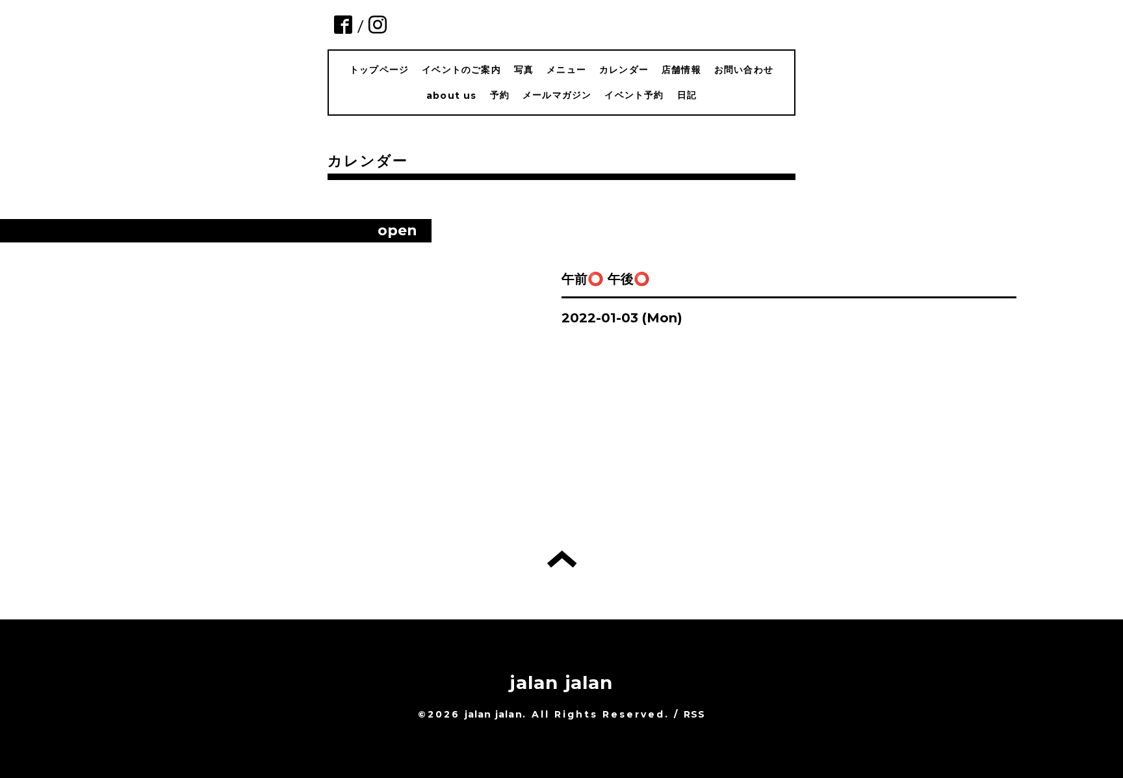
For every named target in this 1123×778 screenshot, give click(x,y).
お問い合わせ (743, 69)
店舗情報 (681, 69)
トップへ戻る (561, 559)
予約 (500, 95)
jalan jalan (561, 682)
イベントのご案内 (461, 69)
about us (451, 95)
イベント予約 (634, 95)
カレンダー (624, 69)
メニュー (566, 69)
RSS (695, 714)
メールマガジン (557, 95)
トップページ (379, 69)
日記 (687, 95)
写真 (524, 69)
